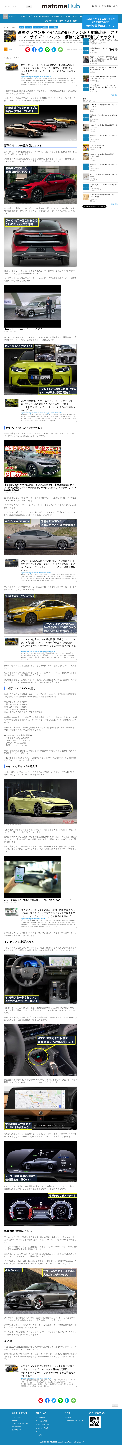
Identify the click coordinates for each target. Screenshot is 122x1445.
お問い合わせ (16, 1427)
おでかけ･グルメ (57, 16)
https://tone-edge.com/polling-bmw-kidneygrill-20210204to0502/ (41, 413)
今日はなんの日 (41, 1421)
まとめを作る (96, 6)
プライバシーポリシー (20, 1423)
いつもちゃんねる (42, 1428)
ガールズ (12, 16)
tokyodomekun (95, 148)
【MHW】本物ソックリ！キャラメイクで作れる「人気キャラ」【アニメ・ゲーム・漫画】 (103, 87)
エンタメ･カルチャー (41, 16)
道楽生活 (93, 63)
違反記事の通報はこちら (74, 49)
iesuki (92, 109)
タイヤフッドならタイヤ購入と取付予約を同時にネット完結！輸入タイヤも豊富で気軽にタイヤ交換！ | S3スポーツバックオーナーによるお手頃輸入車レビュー (48, 913)
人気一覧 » (114, 95)
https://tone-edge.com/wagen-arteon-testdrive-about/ (38, 651)
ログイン (115, 6)
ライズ (92, 91)
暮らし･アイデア (72, 16)
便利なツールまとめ (43, 1424)
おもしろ (68, 21)
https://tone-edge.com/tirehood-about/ (33, 919)
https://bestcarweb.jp (15, 825)
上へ (115, 1405)
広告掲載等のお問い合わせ (74, 1420)
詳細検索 (33, 6)
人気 (84, 33)
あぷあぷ (39, 1431)
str (91, 72)
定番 (75, 21)
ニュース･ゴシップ (25, 16)
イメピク (39, 1435)
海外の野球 (93, 44)
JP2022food (94, 119)
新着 (84, 99)
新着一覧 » (114, 204)
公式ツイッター (17, 1430)
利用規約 (15, 1420)
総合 (5, 16)
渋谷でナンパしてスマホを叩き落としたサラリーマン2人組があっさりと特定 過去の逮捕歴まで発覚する (103, 59)
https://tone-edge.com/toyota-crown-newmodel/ (36, 77)
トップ (6, 27)
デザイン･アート (51, 21)
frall (10, 49)
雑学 (61, 21)
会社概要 (68, 1417)
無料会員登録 (106, 6)
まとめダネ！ (40, 1417)
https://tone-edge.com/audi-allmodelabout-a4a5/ (36, 573)
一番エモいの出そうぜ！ (98, 145)
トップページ (16, 1417)
